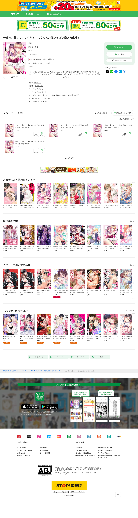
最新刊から (130, 119)
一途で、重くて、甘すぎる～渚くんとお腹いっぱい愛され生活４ (29, 143)
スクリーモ (39, 86)
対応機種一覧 (44, 447)
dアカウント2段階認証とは (83, 453)
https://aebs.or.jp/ (62, 474)
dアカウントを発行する (61, 492)
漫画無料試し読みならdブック (10, 370)
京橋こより (32, 47)
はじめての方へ (21, 447)
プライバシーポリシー (81, 450)
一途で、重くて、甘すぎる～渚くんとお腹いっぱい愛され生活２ (74, 126)
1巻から (122, 119)
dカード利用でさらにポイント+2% (38, 63)
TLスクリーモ (41, 92)
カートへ (121, 54)
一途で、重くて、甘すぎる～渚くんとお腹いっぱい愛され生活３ (118, 126)
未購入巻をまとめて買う (124, 113)
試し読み (16, 77)
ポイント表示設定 (45, 453)
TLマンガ (40, 89)
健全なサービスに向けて (105, 450)
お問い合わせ (21, 453)
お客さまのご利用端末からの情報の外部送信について (109, 456)
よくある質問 (44, 450)
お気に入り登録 (101, 113)
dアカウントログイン (23, 455)
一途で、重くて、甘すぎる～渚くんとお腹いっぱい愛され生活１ (29, 126)
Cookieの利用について (104, 453)
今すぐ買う (121, 47)
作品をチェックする (120, 60)
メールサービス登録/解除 (24, 450)
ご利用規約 (78, 447)
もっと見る (129, 221)
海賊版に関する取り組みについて (85, 455)
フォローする (37, 47)
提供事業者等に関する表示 (106, 447)
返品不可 (31, 66)
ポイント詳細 (47, 59)
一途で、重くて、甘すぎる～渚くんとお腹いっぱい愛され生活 (58, 95)
